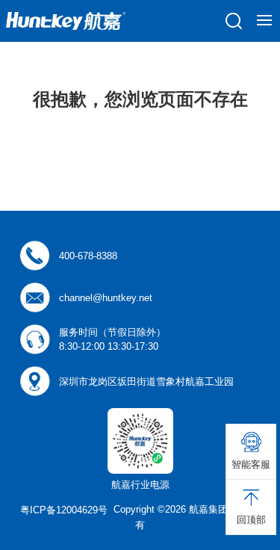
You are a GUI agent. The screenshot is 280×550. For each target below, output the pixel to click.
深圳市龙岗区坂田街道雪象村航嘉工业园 (146, 381)
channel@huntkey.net (105, 297)
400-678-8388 (88, 256)
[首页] (65, 21)
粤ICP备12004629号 (64, 510)
